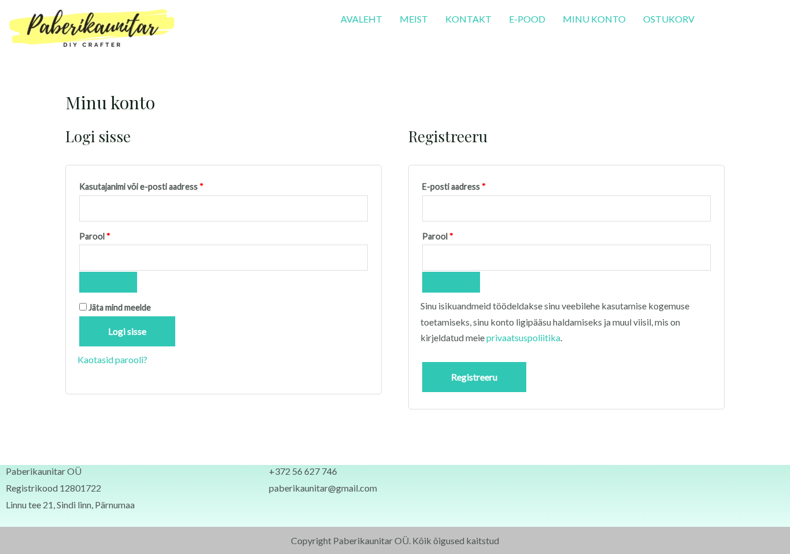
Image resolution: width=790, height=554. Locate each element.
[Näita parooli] (108, 282)
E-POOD (527, 18)
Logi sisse (127, 331)
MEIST (414, 18)
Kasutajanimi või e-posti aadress (155, 185)
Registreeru (474, 376)
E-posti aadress (468, 185)
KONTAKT (468, 18)
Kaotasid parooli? (112, 359)
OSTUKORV (669, 18)
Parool (108, 234)
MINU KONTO (594, 18)
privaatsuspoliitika (523, 337)
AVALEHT (361, 18)
